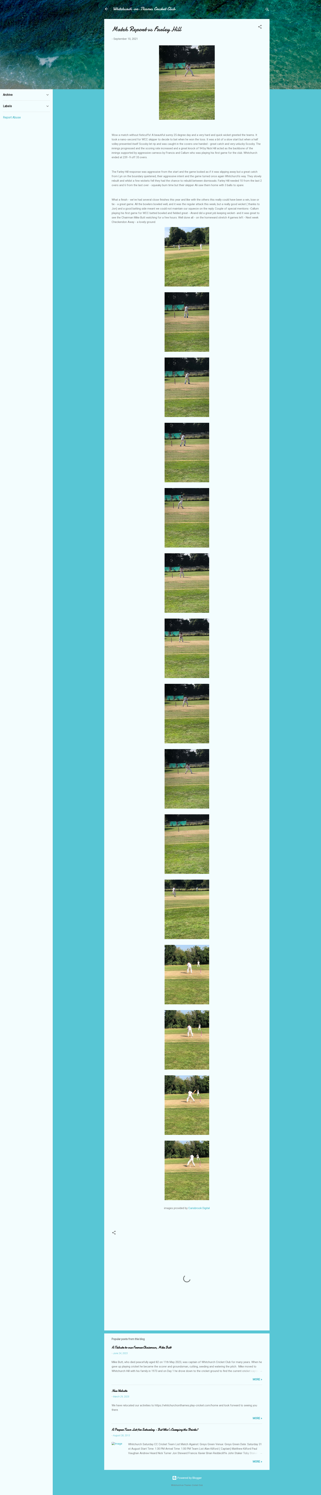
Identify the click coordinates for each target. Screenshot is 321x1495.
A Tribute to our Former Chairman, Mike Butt (141, 1347)
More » (257, 1379)
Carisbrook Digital (199, 1208)
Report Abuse (12, 117)
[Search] (267, 10)
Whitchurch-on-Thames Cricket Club (144, 9)
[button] (260, 27)
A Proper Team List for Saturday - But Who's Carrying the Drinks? (155, 1429)
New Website (119, 1390)
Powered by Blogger (189, 1478)
